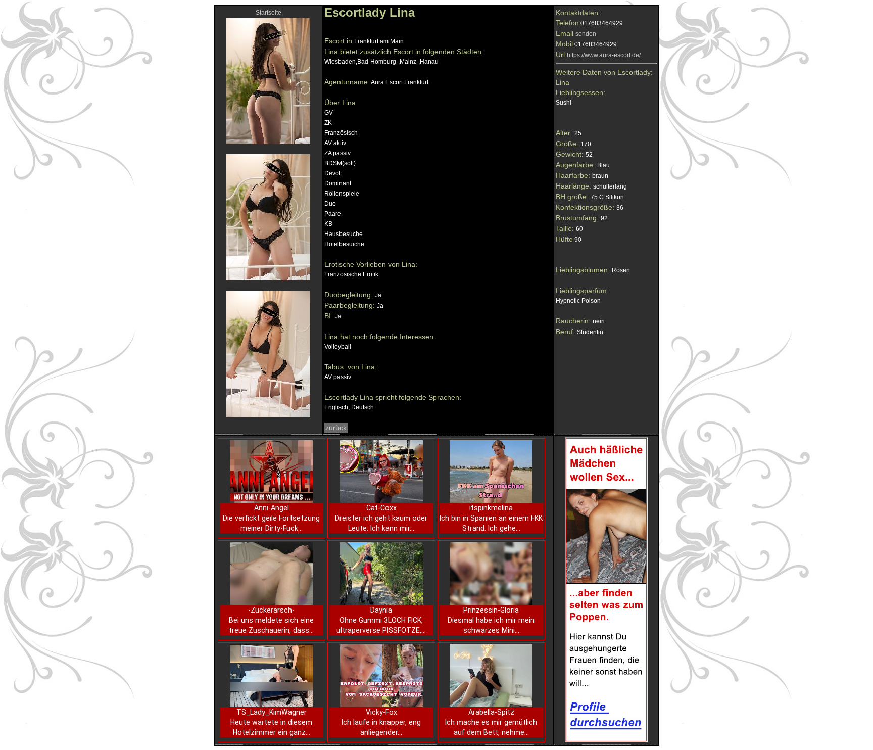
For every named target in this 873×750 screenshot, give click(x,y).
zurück (336, 428)
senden (585, 33)
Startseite (268, 12)
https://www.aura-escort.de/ (604, 55)
